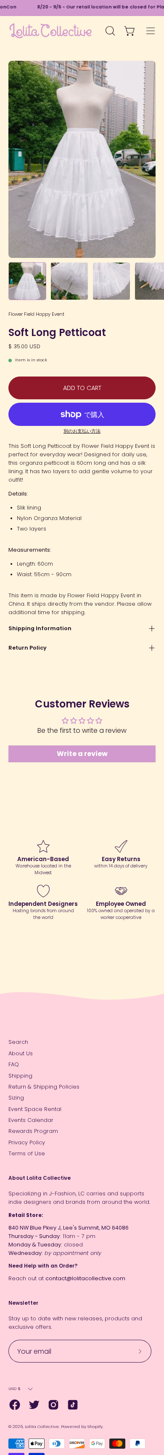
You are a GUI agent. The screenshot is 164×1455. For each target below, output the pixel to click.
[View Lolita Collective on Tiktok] (72, 1404)
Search (18, 1042)
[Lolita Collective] (50, 30)
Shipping (20, 1075)
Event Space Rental (34, 1109)
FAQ (13, 1064)
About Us (20, 1053)
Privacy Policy (26, 1142)
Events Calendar (30, 1120)
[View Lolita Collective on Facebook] (14, 1404)
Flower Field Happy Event (36, 314)
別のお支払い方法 (82, 431)
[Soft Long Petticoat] (27, 281)
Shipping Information (39, 628)
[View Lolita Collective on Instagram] (53, 1404)
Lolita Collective (42, 1426)
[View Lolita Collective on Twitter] (34, 1404)
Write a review (82, 754)
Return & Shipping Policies (43, 1086)
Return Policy (27, 647)
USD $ (14, 1388)
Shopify (95, 1426)
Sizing (16, 1097)
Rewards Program (33, 1131)
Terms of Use (26, 1153)
